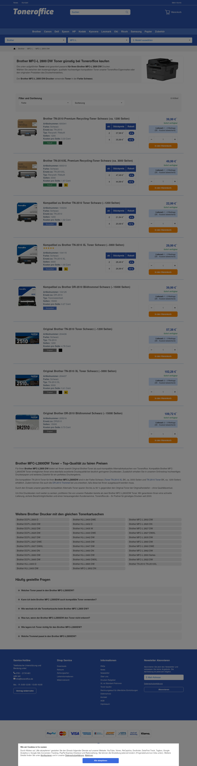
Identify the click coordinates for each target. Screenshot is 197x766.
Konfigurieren (46, 755)
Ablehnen (89, 755)
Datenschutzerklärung (74, 755)
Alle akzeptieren (100, 760)
